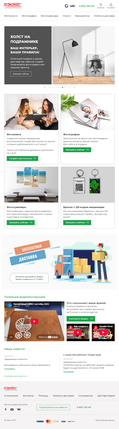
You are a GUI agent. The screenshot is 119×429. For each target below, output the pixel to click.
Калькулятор (82, 16)
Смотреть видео (79, 318)
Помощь (43, 395)
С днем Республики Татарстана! (82, 355)
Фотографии (29, 16)
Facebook (5, 409)
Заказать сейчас (21, 74)
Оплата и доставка (104, 16)
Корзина (100, 8)
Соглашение (86, 395)
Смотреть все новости (15, 376)
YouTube (12, 409)
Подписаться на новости (53, 407)
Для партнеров (106, 395)
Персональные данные (105, 420)
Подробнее (9, 369)
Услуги (67, 16)
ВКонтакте (19, 409)
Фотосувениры (49, 16)
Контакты (28, 395)
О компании (11, 395)
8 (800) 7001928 (86, 6)
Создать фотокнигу (20, 158)
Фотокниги (10, 16)
